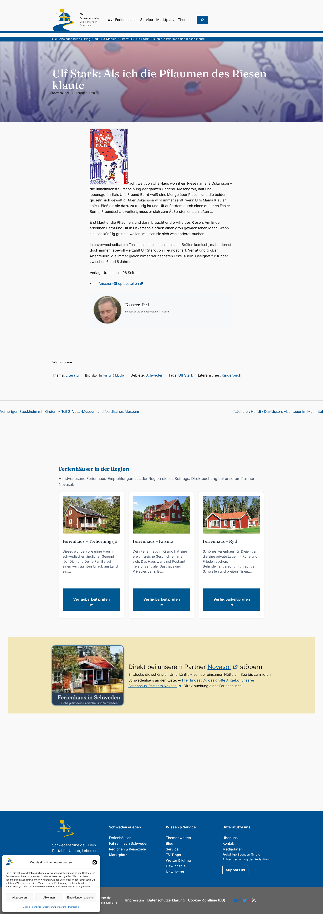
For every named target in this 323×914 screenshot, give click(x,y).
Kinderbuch (231, 375)
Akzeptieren (19, 897)
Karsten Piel (60, 93)
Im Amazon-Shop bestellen (116, 283)
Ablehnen (49, 897)
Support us (235, 870)
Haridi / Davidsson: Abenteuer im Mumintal (287, 411)
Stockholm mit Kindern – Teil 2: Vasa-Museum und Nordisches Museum (79, 411)
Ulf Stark (185, 375)
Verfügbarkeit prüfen (91, 599)
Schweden (154, 375)
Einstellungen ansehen (80, 897)
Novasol (219, 667)
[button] (94, 862)
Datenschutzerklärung (54, 906)
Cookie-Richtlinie (32, 906)
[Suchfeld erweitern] (202, 20)
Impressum (73, 906)
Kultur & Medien (114, 375)
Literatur (73, 375)
